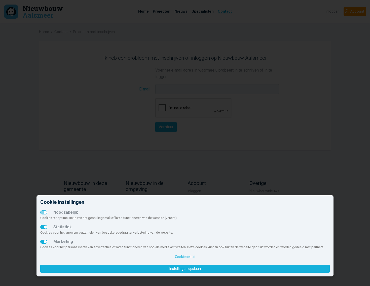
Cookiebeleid (185, 257)
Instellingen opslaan (185, 269)
